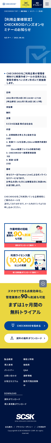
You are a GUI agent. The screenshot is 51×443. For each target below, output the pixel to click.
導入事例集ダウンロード (15, 404)
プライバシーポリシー (24, 427)
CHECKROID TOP (11, 11)
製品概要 (8, 359)
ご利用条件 (41, 427)
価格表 (26, 364)
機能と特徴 (28, 359)
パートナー (9, 370)
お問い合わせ (10, 375)
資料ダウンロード (12, 399)
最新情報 (24, 11)
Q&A (25, 370)
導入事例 (8, 364)
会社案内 (8, 427)
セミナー (33, 11)
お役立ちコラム (11, 381)
